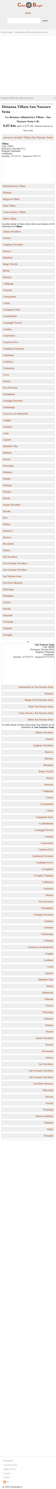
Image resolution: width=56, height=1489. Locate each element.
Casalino (7, 329)
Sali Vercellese (10, 556)
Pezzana (7, 491)
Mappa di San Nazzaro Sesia (39, 700)
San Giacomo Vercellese (15, 569)
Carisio (6, 303)
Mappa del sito (9, 1469)
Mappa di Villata (11, 199)
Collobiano (8, 355)
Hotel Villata (9, 205)
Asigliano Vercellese (13, 244)
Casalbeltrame (10, 316)
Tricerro (7, 602)
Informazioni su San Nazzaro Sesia (36, 687)
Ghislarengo (9, 407)
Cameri (49, 797)
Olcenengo (8, 465)
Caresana (7, 290)
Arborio (7, 238)
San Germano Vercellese (15, 563)
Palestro (7, 478)
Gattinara (48, 921)
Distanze (7, 192)
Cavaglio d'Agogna (43, 875)
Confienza (8, 361)
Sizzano (49, 1096)
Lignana (7, 439)
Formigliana (9, 394)
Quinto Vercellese (11, 504)
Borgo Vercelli (10, 264)
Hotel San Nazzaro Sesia (41, 706)
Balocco (7, 251)
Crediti (6, 1477)
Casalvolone (9, 335)
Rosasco (7, 537)
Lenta (6, 433)
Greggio (7, 420)
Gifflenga (48, 940)
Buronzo (7, 277)
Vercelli (6, 609)
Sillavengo (8, 589)
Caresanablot (9, 296)
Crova (6, 374)
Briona (6, 270)
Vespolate (7, 615)
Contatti (6, 1473)
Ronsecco (8, 530)
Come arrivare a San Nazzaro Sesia (35, 713)
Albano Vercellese (12, 231)
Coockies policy (10, 1465)
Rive (5, 517)
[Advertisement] (28, 65)
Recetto (6, 511)
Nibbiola (7, 452)
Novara (6, 459)
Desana (6, 381)
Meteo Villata (9, 218)
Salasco (6, 550)
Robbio (6, 524)
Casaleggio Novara (12, 322)
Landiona (7, 426)
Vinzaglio (7, 635)
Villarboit (7, 628)
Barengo (49, 758)
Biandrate (7, 257)
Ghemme (48, 927)
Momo (50, 986)
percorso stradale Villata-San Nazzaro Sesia (28, 137)
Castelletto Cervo (44, 862)
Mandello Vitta (10, 446)
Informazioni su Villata (14, 186)
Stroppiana (8, 595)
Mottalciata (47, 992)
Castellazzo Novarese (13, 348)
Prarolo (6, 498)
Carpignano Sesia (11, 309)
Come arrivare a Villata (14, 212)
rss (7, 1482)
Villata (50, 1129)
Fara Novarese (10, 387)
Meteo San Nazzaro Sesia (40, 719)
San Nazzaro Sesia (12, 576)
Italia (28, 12)
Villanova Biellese (44, 1116)
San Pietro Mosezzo (13, 582)
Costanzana (8, 368)
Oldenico (7, 472)
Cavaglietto (47, 869)
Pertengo (7, 485)
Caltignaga (8, 283)
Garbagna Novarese (13, 400)
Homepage (8, 1461)
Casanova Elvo (10, 342)
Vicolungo (8, 621)
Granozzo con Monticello (15, 413)
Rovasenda (8, 543)
